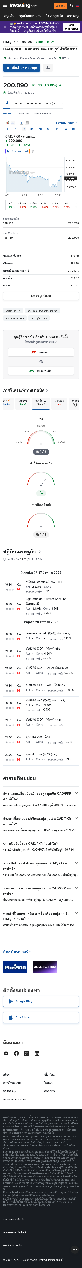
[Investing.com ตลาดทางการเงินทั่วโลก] (23, 5)
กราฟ (18, 103)
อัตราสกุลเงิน (54, 16)
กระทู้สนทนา (54, 103)
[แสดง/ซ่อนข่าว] (27, 123)
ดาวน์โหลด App (12, 1082)
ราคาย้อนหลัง (23, 113)
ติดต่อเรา (49, 1091)
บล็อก (6, 1074)
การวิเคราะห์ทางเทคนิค (24, 390)
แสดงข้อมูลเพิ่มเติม (41, 295)
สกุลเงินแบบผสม (30, 16)
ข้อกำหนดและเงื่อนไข (14, 1219)
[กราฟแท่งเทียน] (7, 123)
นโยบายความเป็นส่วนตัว (15, 1232)
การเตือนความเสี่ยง (12, 1245)
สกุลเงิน (9, 16)
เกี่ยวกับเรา (50, 1074)
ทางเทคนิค (34, 103)
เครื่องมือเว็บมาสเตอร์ (15, 1099)
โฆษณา (48, 1082)
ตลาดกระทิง (44, 370)
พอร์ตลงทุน (9, 1091)
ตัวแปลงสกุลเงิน (42, 113)
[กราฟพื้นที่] (13, 123)
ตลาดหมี (44, 352)
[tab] (22, 404)
